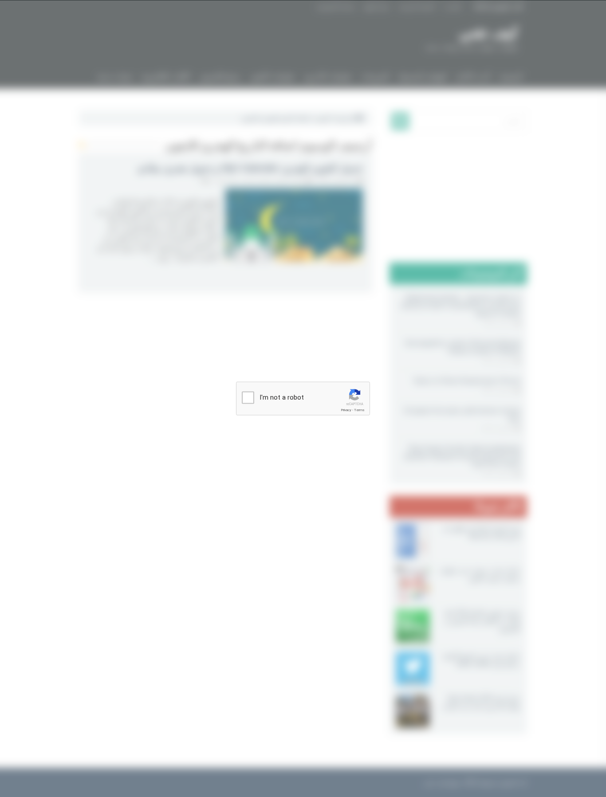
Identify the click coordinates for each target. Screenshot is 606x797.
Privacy (346, 410)
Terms (359, 410)
